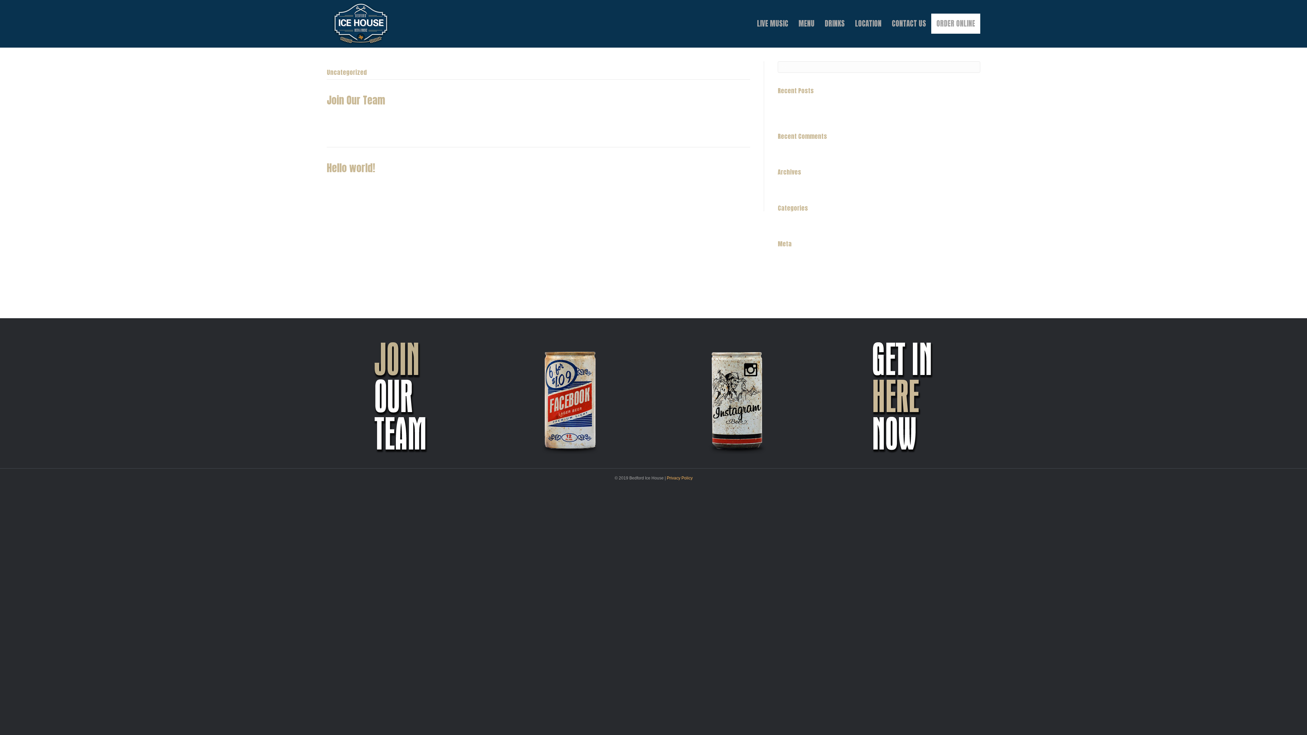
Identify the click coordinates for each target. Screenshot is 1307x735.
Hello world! (351, 168)
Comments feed (795, 277)
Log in (784, 258)
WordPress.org (794, 287)
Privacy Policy (680, 478)
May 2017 (788, 186)
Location (868, 23)
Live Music (772, 23)
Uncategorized (793, 222)
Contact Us (909, 23)
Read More (339, 129)
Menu (806, 23)
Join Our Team (356, 100)
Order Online (955, 23)
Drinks (835, 23)
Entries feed (791, 268)
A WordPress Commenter (805, 150)
